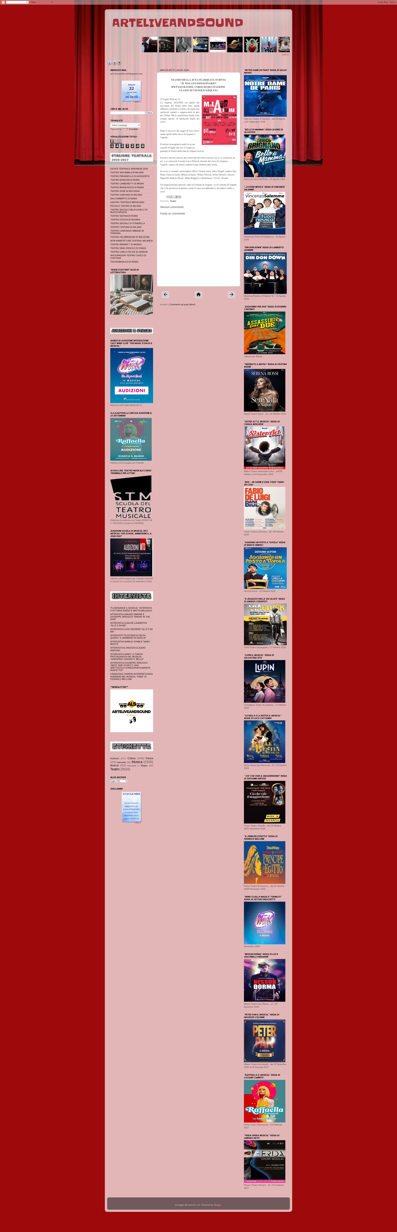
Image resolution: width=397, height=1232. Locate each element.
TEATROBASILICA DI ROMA (124, 262)
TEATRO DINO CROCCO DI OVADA (128, 248)
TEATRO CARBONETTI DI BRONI (127, 184)
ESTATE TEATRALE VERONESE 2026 (129, 169)
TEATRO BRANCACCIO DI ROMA (127, 187)
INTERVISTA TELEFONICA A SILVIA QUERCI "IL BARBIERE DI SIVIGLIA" (128, 636)
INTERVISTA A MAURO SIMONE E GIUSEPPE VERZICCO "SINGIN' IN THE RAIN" (130, 616)
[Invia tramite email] (168, 196)
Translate (133, 129)
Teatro (173, 201)
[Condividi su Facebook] (176, 196)
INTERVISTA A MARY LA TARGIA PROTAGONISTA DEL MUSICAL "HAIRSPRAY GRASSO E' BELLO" (127, 656)
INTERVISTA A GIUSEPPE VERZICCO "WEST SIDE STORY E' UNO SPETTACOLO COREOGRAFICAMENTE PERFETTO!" (130, 667)
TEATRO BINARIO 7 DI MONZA (126, 244)
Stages (144, 765)
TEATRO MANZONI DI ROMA (125, 180)
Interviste (121, 762)
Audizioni (114, 758)
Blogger (217, 1205)
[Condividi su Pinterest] (179, 196)
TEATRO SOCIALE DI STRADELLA (127, 223)
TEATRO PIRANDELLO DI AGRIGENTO (129, 176)
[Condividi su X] (173, 196)
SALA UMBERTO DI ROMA (123, 198)
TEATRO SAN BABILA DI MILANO (127, 172)
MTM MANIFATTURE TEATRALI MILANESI (131, 241)
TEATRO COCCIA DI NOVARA (125, 220)
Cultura (131, 758)
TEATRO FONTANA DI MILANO (125, 227)
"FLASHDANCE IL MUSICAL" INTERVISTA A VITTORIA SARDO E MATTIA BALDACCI (131, 609)
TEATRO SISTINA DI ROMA (124, 216)
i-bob (197, 1205)
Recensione (131, 766)
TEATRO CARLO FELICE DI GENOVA (129, 252)
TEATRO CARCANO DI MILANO (126, 195)
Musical (114, 765)
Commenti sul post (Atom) (182, 304)
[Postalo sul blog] (170, 196)
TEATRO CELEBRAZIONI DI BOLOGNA (129, 237)
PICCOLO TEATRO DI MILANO (125, 206)
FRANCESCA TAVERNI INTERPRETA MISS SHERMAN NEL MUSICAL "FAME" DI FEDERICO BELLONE (131, 676)
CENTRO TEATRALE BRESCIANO (127, 202)
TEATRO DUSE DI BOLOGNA (125, 191)
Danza (149, 758)
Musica (137, 762)
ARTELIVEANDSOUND (177, 22)
